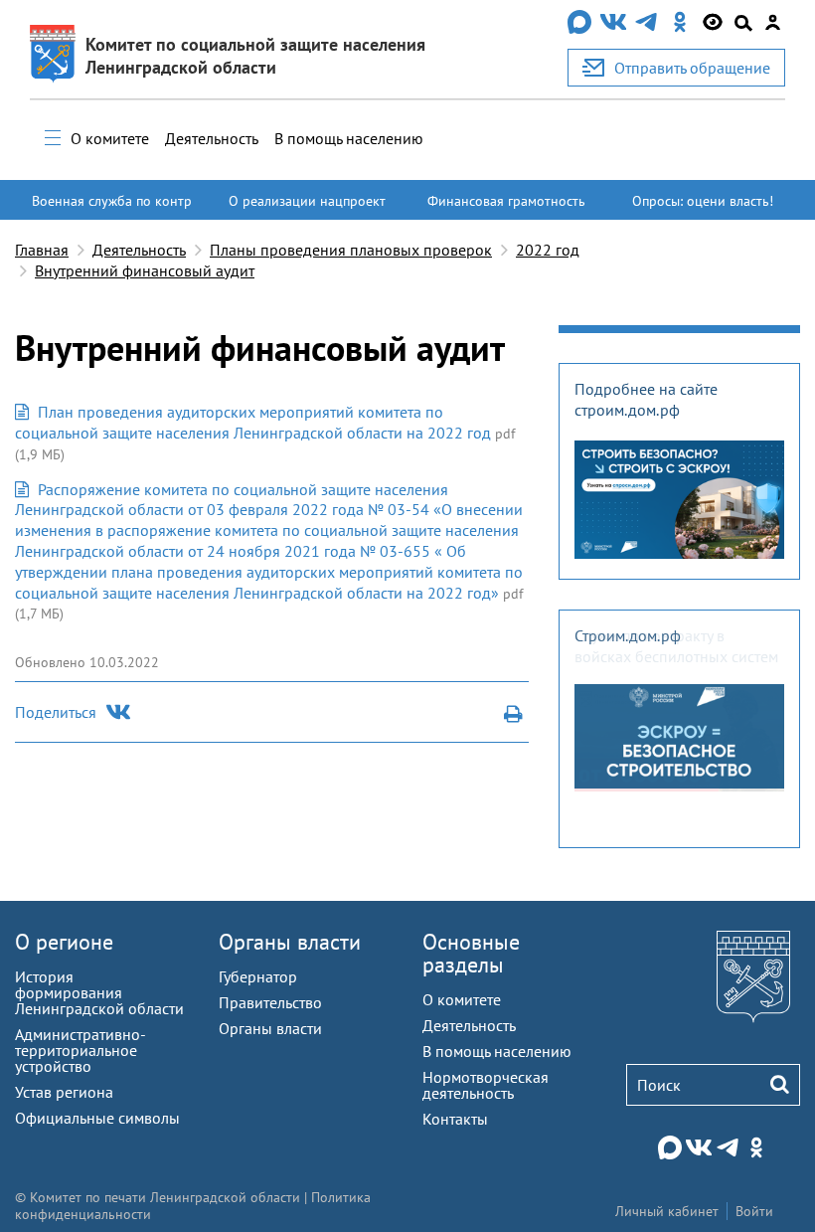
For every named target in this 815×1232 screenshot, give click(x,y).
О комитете (110, 138)
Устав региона (64, 1092)
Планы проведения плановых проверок (351, 250)
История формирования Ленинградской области (99, 992)
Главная (42, 250)
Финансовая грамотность (506, 201)
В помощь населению (348, 138)
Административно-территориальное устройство (80, 1050)
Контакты (455, 1119)
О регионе (64, 942)
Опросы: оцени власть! (702, 201)
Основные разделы (471, 953)
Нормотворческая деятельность (485, 1085)
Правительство (270, 1002)
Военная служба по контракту (112, 210)
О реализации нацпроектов (307, 210)
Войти (754, 1211)
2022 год (547, 250)
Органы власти (290, 942)
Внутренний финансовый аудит (144, 270)
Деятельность (211, 138)
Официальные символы (97, 1118)
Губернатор (258, 976)
